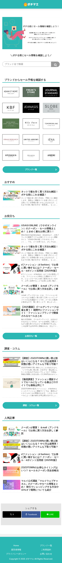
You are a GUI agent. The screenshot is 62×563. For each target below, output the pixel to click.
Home (16, 545)
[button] (55, 64)
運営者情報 (16, 549)
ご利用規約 (46, 549)
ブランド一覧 (31, 169)
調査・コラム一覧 (31, 405)
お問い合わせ (46, 554)
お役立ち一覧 (31, 336)
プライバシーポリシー (16, 554)
